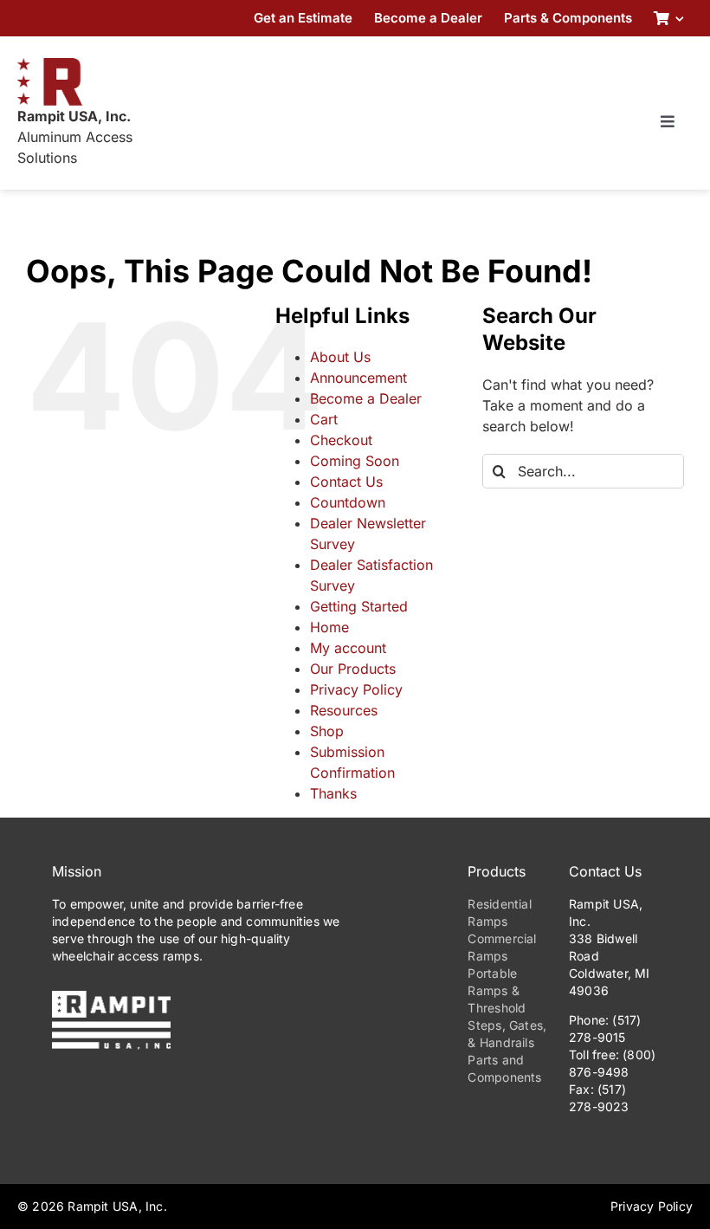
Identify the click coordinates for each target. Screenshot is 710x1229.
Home (329, 627)
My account (348, 648)
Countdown (347, 502)
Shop (327, 731)
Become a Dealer (366, 398)
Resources (344, 710)
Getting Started (359, 606)
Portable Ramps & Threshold (497, 990)
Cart (324, 419)
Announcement (358, 377)
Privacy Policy (356, 689)
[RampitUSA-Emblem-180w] (49, 65)
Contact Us (346, 481)
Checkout (341, 440)
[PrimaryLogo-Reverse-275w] (111, 997)
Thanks (333, 793)
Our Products (353, 668)
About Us (340, 356)
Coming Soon (354, 460)
